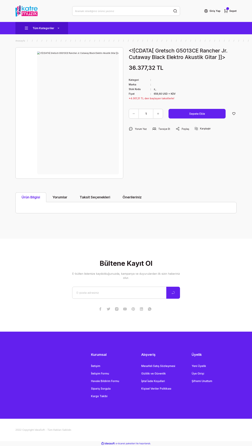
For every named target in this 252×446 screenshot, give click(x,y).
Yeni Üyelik (199, 366)
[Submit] (173, 293)
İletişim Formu (100, 373)
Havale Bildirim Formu (105, 381)
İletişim (95, 366)
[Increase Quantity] (158, 113)
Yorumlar (59, 197)
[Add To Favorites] (234, 113)
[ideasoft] (108, 443)
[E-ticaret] (126, 443)
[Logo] (26, 10)
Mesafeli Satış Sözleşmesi (158, 366)
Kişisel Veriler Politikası (156, 388)
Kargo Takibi (99, 396)
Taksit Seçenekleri (95, 197)
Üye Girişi (198, 373)
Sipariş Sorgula (101, 388)
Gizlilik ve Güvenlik (153, 373)
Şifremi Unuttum (202, 381)
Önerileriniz (132, 197)
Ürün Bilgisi (31, 197)
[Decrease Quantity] (134, 113)
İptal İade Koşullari (153, 381)
